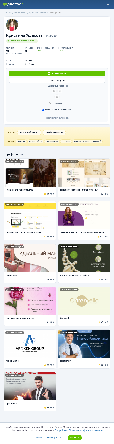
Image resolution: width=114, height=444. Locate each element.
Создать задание (57, 80)
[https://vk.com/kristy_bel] (57, 96)
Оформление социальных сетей (87, 141)
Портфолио (12, 154)
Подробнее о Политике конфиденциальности (79, 430)
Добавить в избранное (58, 86)
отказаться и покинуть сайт (48, 437)
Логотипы (66, 141)
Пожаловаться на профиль (57, 118)
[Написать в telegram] (54, 90)
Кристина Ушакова (24, 35)
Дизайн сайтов (35, 141)
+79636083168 (58, 103)
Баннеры (21, 141)
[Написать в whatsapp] (59, 90)
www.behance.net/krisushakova (58, 109)
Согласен (74, 437)
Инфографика (52, 141)
